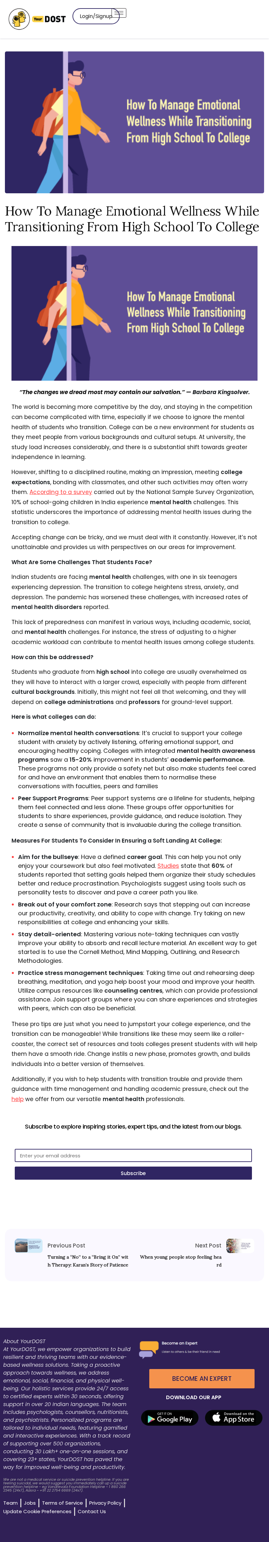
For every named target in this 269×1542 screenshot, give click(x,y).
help (17, 1099)
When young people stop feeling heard (180, 1261)
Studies (168, 866)
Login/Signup (96, 16)
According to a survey (61, 492)
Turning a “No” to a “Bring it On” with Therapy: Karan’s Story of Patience (88, 1261)
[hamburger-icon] (119, 13)
